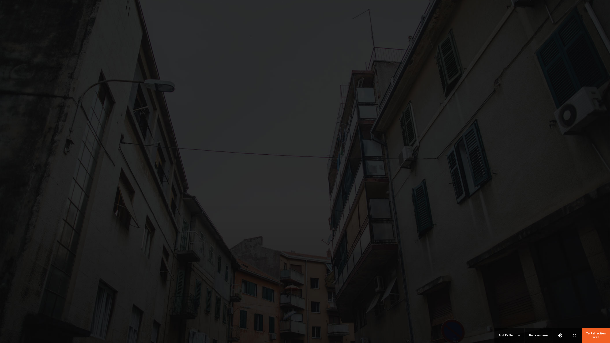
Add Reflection (509, 335)
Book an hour (538, 335)
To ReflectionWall (596, 335)
